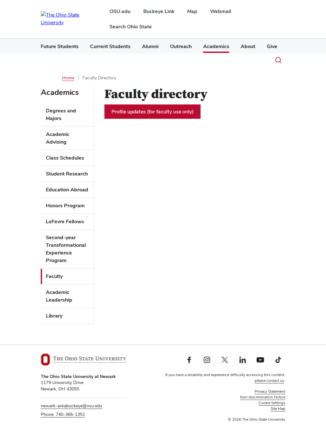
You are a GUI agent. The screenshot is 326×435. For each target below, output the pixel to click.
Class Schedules (65, 157)
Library (54, 315)
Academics (216, 46)
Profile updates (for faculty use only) (152, 111)
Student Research (67, 173)
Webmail (220, 11)
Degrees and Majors (61, 114)
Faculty (54, 276)
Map (192, 11)
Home (68, 78)
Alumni (150, 46)
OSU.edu (120, 11)
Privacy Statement (270, 391)
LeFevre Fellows (65, 221)
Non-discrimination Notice (262, 397)
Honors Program (65, 205)
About (248, 46)
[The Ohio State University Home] (83, 359)
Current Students (110, 46)
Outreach (181, 46)
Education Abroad (67, 189)
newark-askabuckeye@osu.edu (71, 406)
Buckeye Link (158, 11)
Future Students (60, 46)
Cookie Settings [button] (272, 402)
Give (272, 46)
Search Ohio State (131, 26)
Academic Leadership (59, 296)
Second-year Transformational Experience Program (66, 249)
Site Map (278, 408)
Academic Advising (57, 138)
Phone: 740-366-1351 (63, 414)
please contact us (269, 380)
